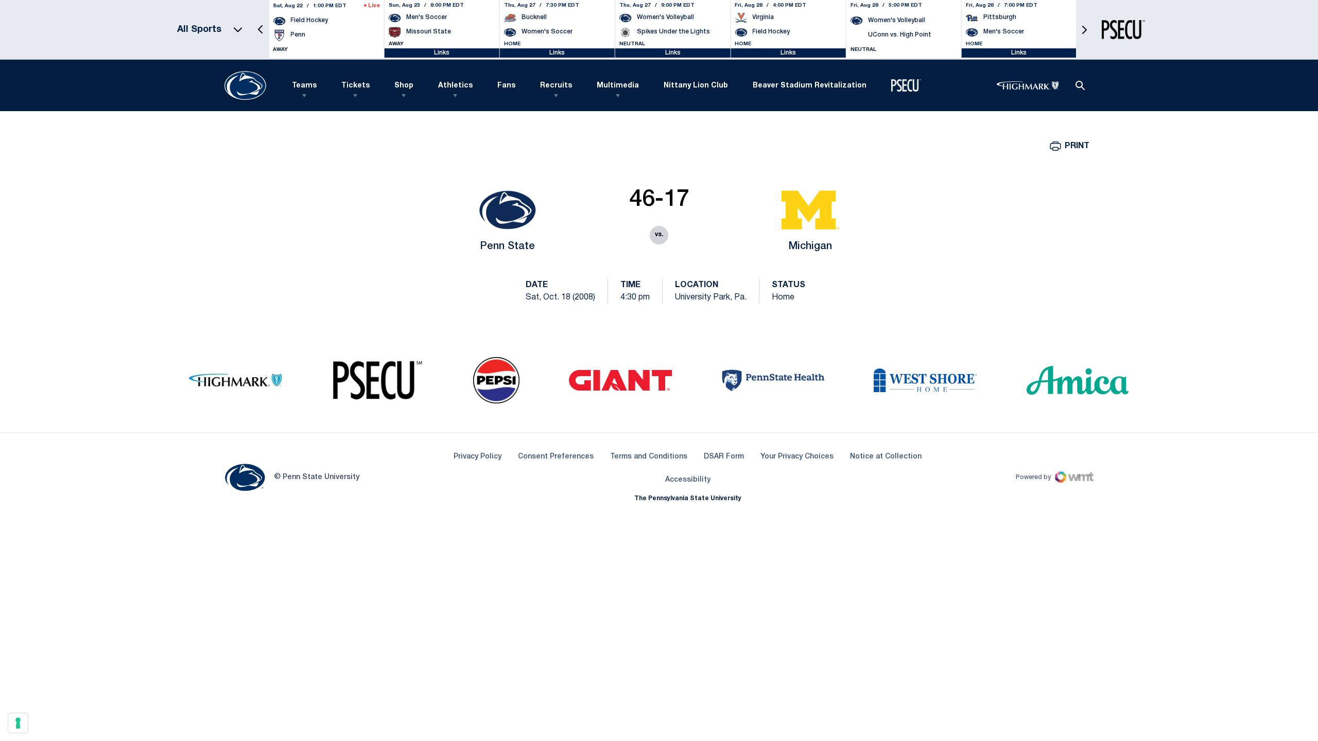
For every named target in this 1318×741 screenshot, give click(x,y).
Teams (304, 85)
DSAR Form (724, 456)
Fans (506, 85)
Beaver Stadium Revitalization (809, 85)
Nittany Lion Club (696, 85)
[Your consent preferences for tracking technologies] (18, 723)
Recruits (556, 85)
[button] (260, 29)
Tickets (355, 85)
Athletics (455, 85)
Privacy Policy (477, 456)
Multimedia (618, 85)
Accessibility (687, 479)
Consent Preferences (556, 456)
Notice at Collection (886, 456)
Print (1077, 146)
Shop (403, 85)
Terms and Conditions (648, 456)
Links (441, 53)
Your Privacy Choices (797, 456)
